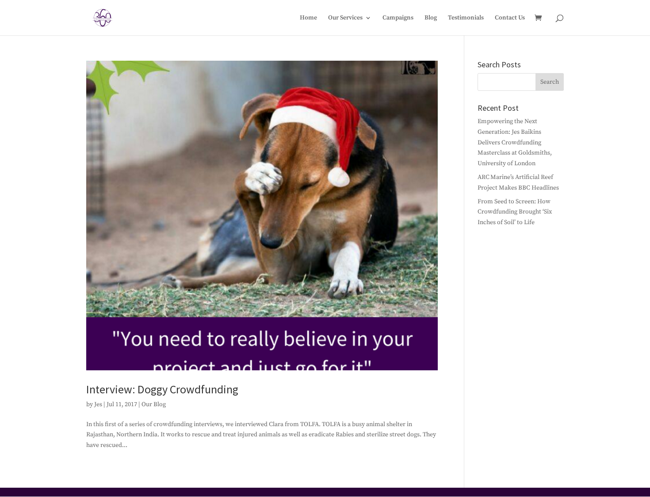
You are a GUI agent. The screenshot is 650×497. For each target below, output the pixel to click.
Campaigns (397, 18)
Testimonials (466, 18)
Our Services (345, 18)
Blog (430, 18)
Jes (98, 404)
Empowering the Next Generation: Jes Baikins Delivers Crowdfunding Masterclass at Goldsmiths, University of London (515, 142)
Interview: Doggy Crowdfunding (162, 389)
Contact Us (510, 18)
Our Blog (153, 404)
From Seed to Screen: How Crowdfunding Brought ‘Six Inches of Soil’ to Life (515, 212)
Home (308, 18)
